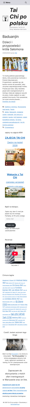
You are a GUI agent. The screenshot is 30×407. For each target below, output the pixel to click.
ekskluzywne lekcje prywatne (12, 393)
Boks (23, 283)
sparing (24, 309)
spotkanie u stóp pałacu (15, 180)
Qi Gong (18, 120)
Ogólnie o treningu (11, 107)
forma (12, 287)
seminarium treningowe (8, 309)
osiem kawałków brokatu (11, 296)
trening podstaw (7, 125)
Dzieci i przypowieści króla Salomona (13, 45)
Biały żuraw (10, 283)
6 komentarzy (9, 127)
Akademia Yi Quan (9, 280)
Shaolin (18, 309)
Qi (13, 301)
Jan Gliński (17, 290)
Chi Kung (17, 285)
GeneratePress (15, 404)
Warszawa (13, 320)
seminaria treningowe (12, 307)
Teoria (12, 109)
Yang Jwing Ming (8, 322)
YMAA (18, 322)
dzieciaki (10, 114)
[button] (25, 2)
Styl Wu (14, 311)
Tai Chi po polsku (19, 16)
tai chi (22, 122)
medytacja (8, 292)
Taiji (7, 317)
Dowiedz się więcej (8, 101)
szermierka (6, 314)
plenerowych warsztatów (13, 387)
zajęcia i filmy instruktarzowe (14, 390)
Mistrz (14, 292)
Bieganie (18, 283)
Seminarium (23, 307)
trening (16, 318)
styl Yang (22, 311)
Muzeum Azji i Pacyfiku (14, 294)
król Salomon (18, 117)
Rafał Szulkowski (14, 304)
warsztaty (21, 320)
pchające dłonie (12, 299)
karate (10, 117)
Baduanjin (13, 112)
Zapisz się (10, 225)
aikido (7, 112)
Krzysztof (15, 354)
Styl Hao (6, 311)
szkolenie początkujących (11, 122)
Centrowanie (7, 285)
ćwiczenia (12, 324)
